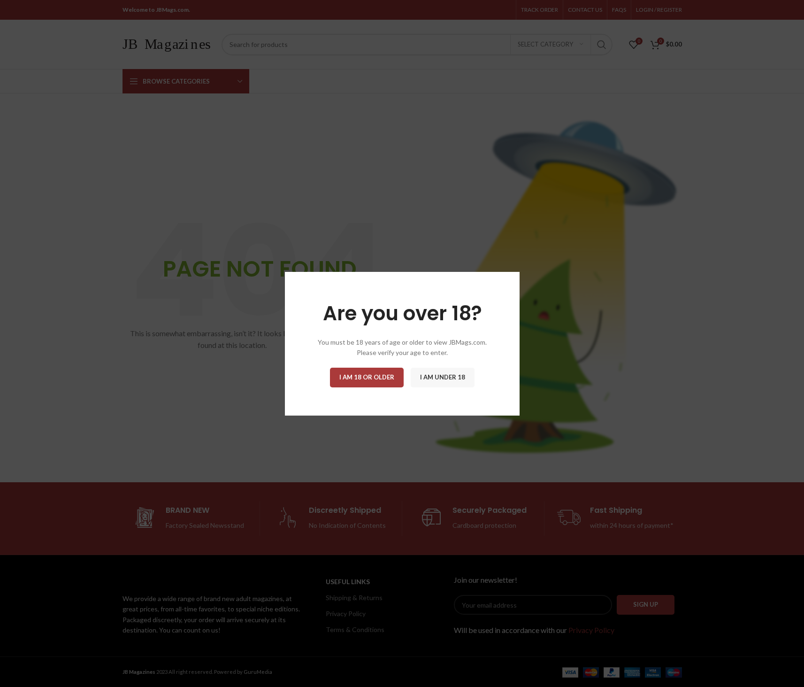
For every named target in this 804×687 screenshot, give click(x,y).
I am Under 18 (442, 376)
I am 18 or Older (366, 376)
